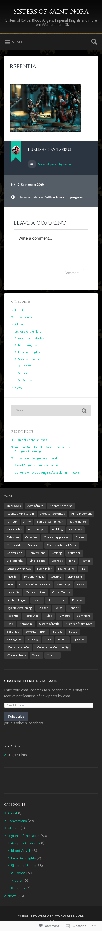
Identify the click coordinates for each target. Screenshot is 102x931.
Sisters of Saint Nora (51, 11)
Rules (48, 615)
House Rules (66, 568)
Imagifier (12, 576)
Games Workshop (19, 568)
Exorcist (57, 560)
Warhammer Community (52, 647)
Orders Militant (36, 592)
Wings (36, 655)
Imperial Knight (34, 576)
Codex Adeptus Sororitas (24, 545)
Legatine (55, 576)
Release (43, 608)
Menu (17, 42)
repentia (23, 66)
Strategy (33, 639)
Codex (26, 366)
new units (13, 592)
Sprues (57, 631)
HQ (83, 568)
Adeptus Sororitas (52, 513)
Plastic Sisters (57, 600)
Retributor (31, 615)
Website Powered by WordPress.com (50, 915)
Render (74, 608)
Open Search (93, 42)
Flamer (85, 560)
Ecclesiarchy (15, 560)
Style (48, 639)
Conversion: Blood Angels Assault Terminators (47, 473)
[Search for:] (51, 410)
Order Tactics (61, 592)
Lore (25, 373)
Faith (72, 560)
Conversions (23, 317)
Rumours (64, 615)
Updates (78, 639)
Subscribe (16, 716)
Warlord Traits (16, 655)
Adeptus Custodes (31, 338)
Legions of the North (28, 331)
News (18, 388)
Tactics (62, 639)
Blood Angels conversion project (37, 465)
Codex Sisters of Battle (62, 545)
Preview (77, 600)
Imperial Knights (29, 352)
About (18, 310)
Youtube (52, 655)
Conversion (14, 553)
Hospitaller (44, 568)
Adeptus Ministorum (20, 513)
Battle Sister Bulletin (50, 521)
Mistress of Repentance (34, 584)
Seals (10, 623)
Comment (72, 273)
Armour (12, 521)
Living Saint (75, 576)
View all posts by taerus (55, 164)
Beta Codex (14, 529)
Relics (58, 608)
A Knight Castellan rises (30, 440)
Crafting (57, 553)
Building (57, 529)
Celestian (13, 537)
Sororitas (13, 631)
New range (64, 584)
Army (27, 521)
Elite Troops (38, 560)
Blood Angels (27, 345)
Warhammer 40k (18, 647)
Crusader (74, 553)
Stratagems (14, 639)
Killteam (19, 324)
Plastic (37, 600)
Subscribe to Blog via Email (30, 681)
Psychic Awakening (19, 608)
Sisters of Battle (29, 359)
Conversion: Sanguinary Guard (35, 458)
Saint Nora (83, 615)
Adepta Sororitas (61, 505)
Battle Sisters (78, 521)
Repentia (12, 615)
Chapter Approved (56, 537)
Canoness (75, 529)
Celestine (31, 537)
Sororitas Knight (35, 631)
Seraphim (26, 623)
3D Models (14, 505)
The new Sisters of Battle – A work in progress (50, 197)
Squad (73, 631)
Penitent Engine (17, 600)
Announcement (81, 513)
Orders (27, 380)
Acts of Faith (35, 505)
